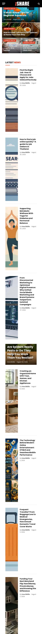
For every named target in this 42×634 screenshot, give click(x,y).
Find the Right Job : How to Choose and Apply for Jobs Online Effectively (28, 75)
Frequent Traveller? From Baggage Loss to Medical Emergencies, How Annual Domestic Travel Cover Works (28, 518)
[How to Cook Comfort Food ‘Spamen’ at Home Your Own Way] (21, 30)
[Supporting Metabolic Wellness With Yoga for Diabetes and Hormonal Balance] (11, 238)
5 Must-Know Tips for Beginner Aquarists (16, 14)
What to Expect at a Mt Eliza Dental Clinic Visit (30, 48)
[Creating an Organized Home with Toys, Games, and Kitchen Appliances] (11, 401)
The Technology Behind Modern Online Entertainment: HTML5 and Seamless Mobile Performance (28, 447)
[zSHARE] (22, 3)
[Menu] (3, 3)
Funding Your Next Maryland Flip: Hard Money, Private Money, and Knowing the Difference (28, 585)
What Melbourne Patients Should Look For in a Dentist (11, 47)
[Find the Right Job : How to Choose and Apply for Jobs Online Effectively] (11, 100)
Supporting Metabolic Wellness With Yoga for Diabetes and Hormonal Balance (26, 215)
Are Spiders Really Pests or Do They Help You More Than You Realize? (20, 352)
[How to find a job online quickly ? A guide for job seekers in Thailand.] (11, 169)
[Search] (38, 3)
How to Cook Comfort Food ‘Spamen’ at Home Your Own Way (21, 33)
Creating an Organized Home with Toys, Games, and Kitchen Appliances (28, 377)
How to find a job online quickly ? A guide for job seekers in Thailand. (28, 144)
